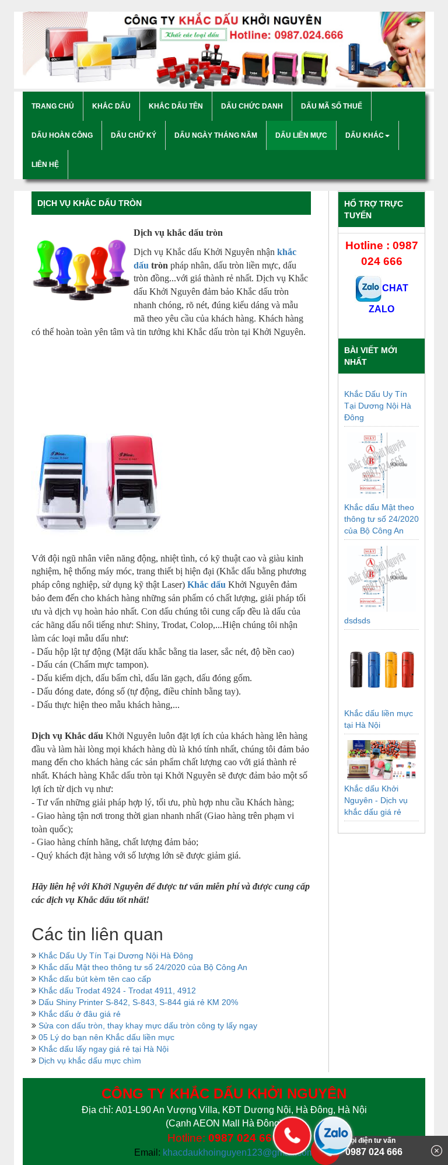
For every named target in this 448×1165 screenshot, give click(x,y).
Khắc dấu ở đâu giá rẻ (79, 1013)
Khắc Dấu (111, 106)
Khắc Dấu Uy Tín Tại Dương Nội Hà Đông (115, 955)
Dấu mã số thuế (331, 106)
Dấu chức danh (252, 106)
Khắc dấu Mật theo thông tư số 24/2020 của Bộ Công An (142, 967)
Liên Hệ (45, 165)
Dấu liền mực (301, 135)
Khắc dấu (206, 585)
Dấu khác (364, 135)
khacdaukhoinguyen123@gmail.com (238, 1152)
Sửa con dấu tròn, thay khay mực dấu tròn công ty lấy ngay (147, 1025)
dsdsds (357, 620)
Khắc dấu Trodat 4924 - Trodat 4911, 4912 (117, 990)
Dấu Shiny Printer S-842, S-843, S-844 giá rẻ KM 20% (138, 1002)
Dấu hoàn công (62, 135)
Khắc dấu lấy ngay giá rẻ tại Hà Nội (103, 1049)
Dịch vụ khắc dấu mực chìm (89, 1060)
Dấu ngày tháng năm (215, 135)
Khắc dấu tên (176, 106)
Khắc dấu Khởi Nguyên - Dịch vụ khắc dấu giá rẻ (376, 800)
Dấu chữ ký (133, 135)
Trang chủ (53, 106)
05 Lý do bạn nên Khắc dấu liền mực (106, 1037)
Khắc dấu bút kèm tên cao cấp (94, 978)
